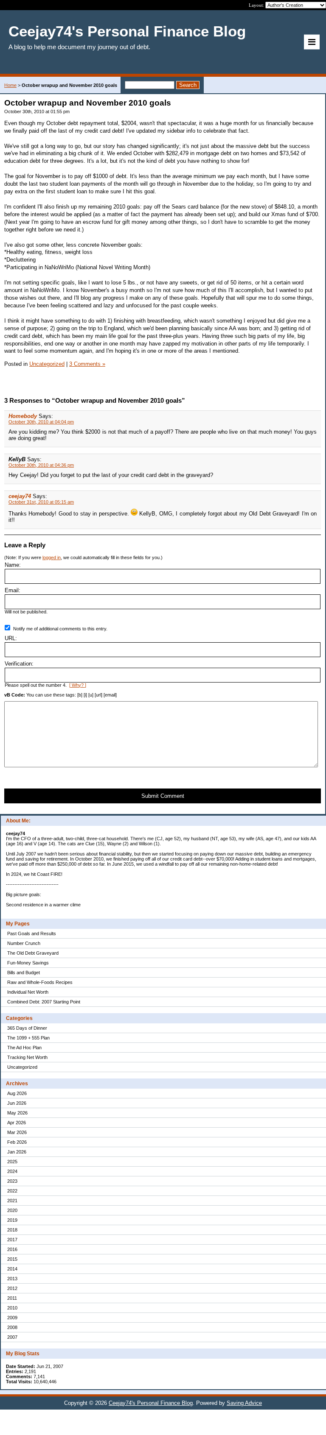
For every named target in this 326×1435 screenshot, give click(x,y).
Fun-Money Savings (28, 962)
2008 (12, 1327)
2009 (12, 1317)
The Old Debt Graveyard (33, 953)
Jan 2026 (16, 1151)
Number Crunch (23, 943)
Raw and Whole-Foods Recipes (40, 982)
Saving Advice (244, 1403)
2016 (12, 1249)
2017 (12, 1239)
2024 (12, 1171)
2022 (12, 1190)
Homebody (22, 416)
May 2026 (17, 1112)
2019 (12, 1220)
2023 (12, 1181)
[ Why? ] (77, 685)
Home (10, 85)
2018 (12, 1229)
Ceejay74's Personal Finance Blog (151, 1403)
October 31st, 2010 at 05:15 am (41, 501)
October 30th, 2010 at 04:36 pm (41, 465)
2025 (12, 1161)
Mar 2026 (17, 1132)
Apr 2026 (16, 1122)
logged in (51, 557)
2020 (12, 1210)
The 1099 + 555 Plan (28, 1037)
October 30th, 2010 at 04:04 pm (41, 421)
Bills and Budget (23, 972)
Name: (13, 565)
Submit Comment (162, 796)
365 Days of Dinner (27, 1028)
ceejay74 (19, 496)
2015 (12, 1259)
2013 (12, 1278)
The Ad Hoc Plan (24, 1047)
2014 (12, 1268)
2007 (12, 1337)
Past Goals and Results (31, 933)
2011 (12, 1298)
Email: (12, 590)
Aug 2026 (17, 1093)
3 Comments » (87, 364)
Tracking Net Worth (27, 1057)
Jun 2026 (16, 1103)
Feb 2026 (17, 1142)
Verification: (19, 663)
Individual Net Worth (27, 992)
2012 (12, 1288)
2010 (12, 1307)
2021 (12, 1200)
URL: (11, 638)
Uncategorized (22, 1067)
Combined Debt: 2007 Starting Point (43, 1001)
